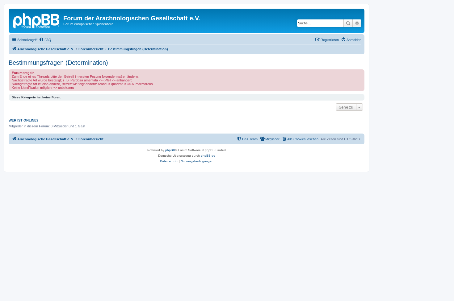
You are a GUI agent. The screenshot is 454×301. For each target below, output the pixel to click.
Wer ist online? (24, 120)
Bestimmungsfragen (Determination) (58, 62)
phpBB (170, 150)
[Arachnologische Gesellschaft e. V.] (36, 20)
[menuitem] (45, 39)
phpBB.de (208, 155)
